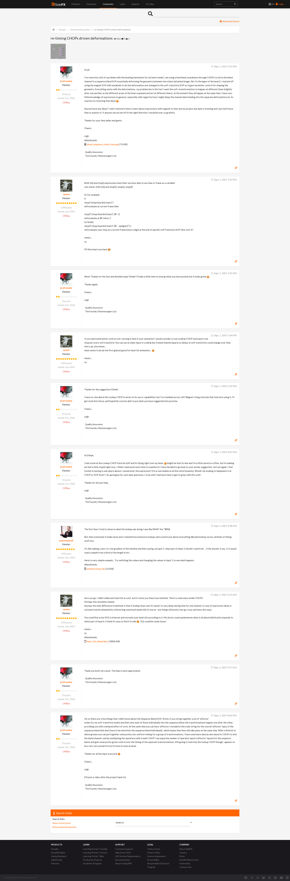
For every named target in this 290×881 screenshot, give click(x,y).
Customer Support (124, 849)
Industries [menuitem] (91, 4)
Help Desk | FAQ (123, 852)
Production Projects (92, 860)
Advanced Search (230, 21)
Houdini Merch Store (189, 860)
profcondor (66, 81)
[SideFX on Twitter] (251, 877)
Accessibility (153, 860)
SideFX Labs (56, 860)
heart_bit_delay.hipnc (97, 641)
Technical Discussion (80, 29)
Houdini (54, 849)
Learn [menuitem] (122, 4)
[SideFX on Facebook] (245, 877)
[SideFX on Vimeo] (275, 877)
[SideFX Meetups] (269, 877)
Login (281, 4)
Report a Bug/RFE (123, 863)
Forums (62, 29)
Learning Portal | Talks (93, 856)
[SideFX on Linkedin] (287, 877)
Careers (183, 852)
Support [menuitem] (135, 4)
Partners (55, 863)
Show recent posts (61, 823)
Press (182, 856)
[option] (58, 51)
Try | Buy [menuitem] (150, 4)
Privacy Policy (153, 852)
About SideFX (185, 849)
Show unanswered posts (64, 827)
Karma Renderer (58, 856)
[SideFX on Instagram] (257, 877)
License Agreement (156, 856)
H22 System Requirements (128, 856)
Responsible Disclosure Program (158, 865)
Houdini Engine (58, 852)
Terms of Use (153, 849)
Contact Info (185, 867)
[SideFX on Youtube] (281, 877)
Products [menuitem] (75, 4)
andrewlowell (66, 540)
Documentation (122, 860)
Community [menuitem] (108, 4)
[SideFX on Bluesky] (263, 877)
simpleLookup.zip (96, 568)
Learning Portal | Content (95, 852)
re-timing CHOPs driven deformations (112, 29)
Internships (184, 863)
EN (272, 4)
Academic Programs (92, 863)
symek (66, 194)
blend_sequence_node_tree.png (103, 144)
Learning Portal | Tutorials (95, 849)
